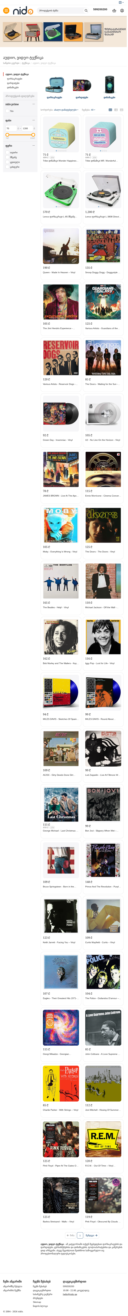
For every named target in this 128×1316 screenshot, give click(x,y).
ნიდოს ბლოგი (40, 1306)
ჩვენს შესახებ (40, 1286)
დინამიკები (13, 87)
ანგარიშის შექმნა (12, 1290)
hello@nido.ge (70, 1294)
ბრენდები (38, 1298)
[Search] (86, 10)
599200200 (100, 9)
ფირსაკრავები (14, 78)
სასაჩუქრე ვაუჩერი (42, 1294)
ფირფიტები (13, 83)
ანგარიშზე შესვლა (12, 1286)
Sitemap (37, 1302)
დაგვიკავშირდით (42, 1290)
